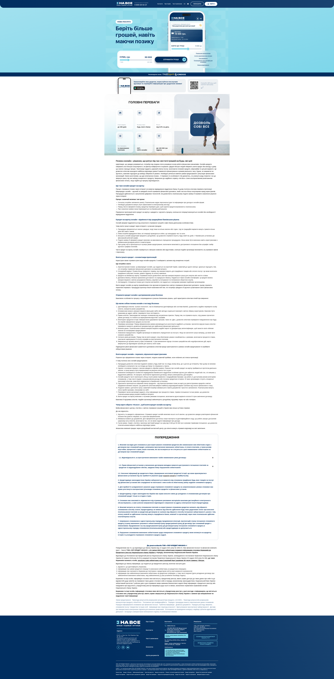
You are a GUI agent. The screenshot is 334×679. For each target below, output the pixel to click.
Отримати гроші (171, 59)
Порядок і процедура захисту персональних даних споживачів (191, 602)
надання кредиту (169, 476)
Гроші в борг (119, 672)
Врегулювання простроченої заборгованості (193, 607)
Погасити (197, 4)
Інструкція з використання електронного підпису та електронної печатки (151, 612)
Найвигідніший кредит (138, 672)
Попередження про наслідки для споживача (203, 61)
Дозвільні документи (183, 605)
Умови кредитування (203, 65)
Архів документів (152, 655)
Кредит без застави (179, 674)
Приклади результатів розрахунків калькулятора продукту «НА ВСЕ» (157, 600)
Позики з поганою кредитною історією (175, 672)
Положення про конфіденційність (155, 602)
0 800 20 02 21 (141, 5)
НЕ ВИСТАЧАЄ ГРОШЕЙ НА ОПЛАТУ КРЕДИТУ (206, 643)
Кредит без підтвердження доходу (166, 674)
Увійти (212, 4)
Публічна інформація (166, 605)
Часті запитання (177, 4)
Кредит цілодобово (190, 672)
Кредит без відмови (120, 674)
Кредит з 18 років (127, 672)
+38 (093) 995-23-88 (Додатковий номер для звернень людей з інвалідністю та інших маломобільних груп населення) (177, 630)
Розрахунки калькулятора (203, 53)
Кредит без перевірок (151, 674)
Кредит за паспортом (191, 674)
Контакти (160, 4)
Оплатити (149, 647)
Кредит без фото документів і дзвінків (136, 674)
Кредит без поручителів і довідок (204, 672)
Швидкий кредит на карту (203, 674)
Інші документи (203, 58)
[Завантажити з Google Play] (139, 88)
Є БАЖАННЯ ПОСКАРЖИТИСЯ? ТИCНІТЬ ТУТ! (205, 637)
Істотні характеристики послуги (203, 56)
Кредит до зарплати (159, 672)
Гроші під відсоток (149, 672)
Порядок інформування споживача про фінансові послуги (137, 605)
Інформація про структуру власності (162, 607)
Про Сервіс (167, 4)
